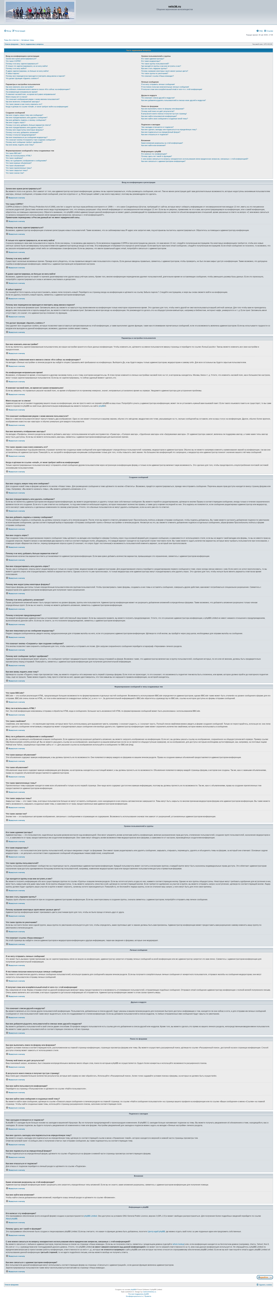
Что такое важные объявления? (19, 163)
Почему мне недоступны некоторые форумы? (25, 130)
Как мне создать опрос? (15, 122)
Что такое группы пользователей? (155, 64)
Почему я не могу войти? (16, 68)
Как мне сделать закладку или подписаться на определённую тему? (169, 129)
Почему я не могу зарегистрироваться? (22, 64)
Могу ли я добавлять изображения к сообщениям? (26, 161)
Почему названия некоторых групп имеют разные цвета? (164, 71)
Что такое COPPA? (13, 61)
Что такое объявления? (15, 166)
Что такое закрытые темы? (17, 170)
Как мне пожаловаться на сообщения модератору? (26, 137)
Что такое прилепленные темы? (19, 168)
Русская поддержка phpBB (138, 1294)
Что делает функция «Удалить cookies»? (22, 78)
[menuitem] (7, 31)
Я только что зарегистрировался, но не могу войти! (27, 66)
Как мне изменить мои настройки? (20, 87)
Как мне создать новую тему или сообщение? (24, 115)
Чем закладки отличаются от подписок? (157, 127)
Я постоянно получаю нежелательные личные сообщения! (165, 87)
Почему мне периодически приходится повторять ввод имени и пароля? (35, 76)
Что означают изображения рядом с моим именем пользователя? (32, 99)
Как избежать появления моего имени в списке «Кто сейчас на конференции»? (38, 89)
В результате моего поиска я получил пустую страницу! (164, 114)
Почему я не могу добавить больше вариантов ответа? (28, 125)
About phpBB (11, 1219)
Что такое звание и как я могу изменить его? (24, 104)
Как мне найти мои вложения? (153, 145)
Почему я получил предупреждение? (21, 135)
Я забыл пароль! (12, 73)
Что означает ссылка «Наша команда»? (157, 76)
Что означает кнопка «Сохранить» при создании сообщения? (31, 140)
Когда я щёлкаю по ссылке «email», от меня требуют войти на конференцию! (37, 107)
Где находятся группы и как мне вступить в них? (161, 66)
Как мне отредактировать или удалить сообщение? (26, 117)
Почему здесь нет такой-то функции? (156, 156)
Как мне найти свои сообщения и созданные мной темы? (164, 119)
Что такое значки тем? (15, 173)
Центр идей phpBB (156, 1231)
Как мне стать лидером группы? (154, 68)
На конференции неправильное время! (22, 92)
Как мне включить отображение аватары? (23, 102)
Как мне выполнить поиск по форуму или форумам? (162, 109)
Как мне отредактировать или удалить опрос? (24, 127)
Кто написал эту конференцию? (154, 154)
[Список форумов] (40, 12)
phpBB (102, 406)
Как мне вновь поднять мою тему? (20, 145)
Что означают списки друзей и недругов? (158, 98)
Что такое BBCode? (13, 153)
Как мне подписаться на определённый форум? (160, 132)
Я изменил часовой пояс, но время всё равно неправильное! (31, 94)
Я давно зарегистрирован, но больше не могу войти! (27, 71)
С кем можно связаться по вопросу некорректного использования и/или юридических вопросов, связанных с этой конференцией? (194, 159)
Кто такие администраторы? (152, 59)
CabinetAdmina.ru (149, 1292)
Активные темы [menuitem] (27, 40)
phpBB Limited (90, 1216)
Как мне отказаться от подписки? (154, 134)
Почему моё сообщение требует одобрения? (24, 142)
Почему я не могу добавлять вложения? (22, 132)
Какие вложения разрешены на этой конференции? (162, 143)
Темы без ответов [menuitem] (11, 40)
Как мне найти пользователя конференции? (159, 116)
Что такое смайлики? (14, 158)
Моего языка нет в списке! (16, 97)
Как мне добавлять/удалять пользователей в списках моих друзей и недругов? (173, 100)
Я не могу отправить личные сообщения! (158, 84)
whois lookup (178, 1244)
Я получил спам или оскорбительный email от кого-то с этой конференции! (171, 89)
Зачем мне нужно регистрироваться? (21, 59)
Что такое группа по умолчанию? (154, 73)
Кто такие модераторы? (150, 61)
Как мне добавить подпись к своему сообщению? (26, 120)
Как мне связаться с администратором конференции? (163, 161)
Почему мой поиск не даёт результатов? (157, 111)
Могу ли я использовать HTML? (19, 156)
